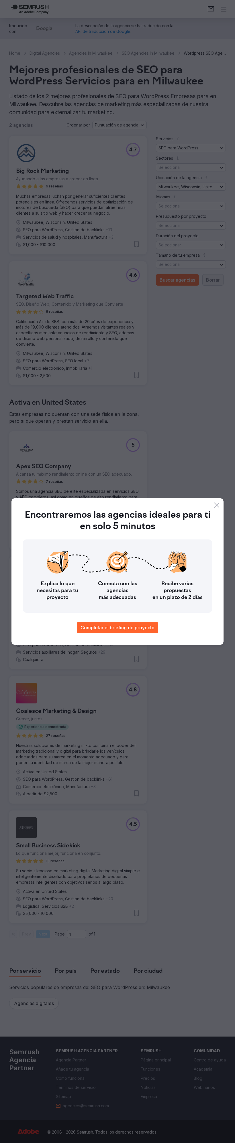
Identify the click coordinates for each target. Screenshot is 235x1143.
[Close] (217, 505)
